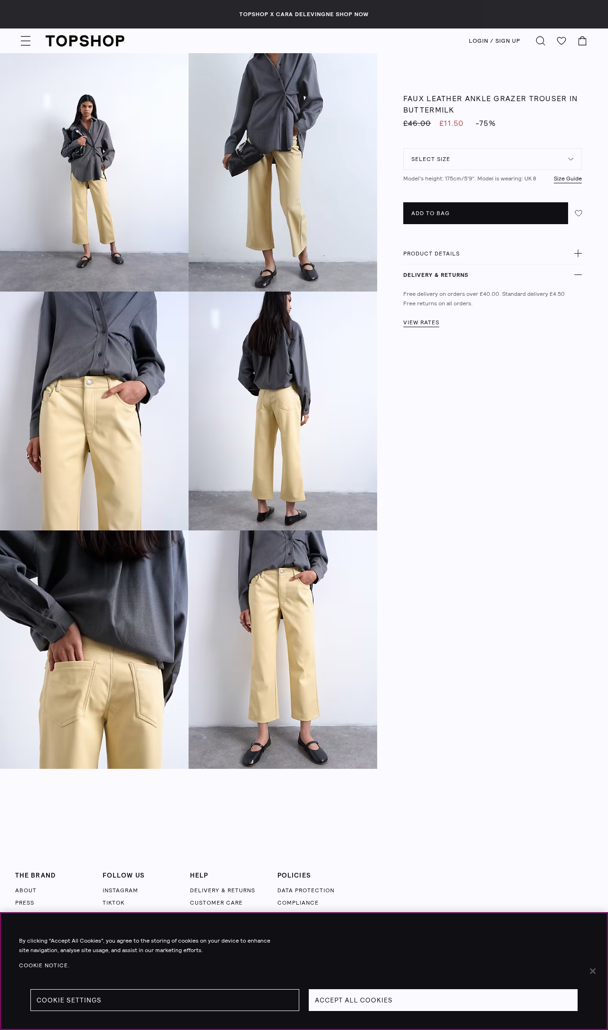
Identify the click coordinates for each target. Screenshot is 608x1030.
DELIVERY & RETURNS (435, 275)
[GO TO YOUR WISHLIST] (561, 40)
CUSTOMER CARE (216, 903)
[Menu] (25, 40)
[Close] (592, 971)
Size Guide (568, 178)
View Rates (421, 322)
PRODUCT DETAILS (431, 253)
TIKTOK (113, 903)
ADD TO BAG (430, 213)
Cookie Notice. (44, 965)
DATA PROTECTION (305, 890)
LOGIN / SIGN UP (494, 41)
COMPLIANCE (298, 903)
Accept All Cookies (354, 1000)
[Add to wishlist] (578, 213)
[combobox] (492, 159)
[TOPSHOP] (85, 41)
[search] (540, 40)
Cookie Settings (69, 1000)
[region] (304, 971)
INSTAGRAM (120, 890)
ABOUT (26, 890)
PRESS (24, 903)
